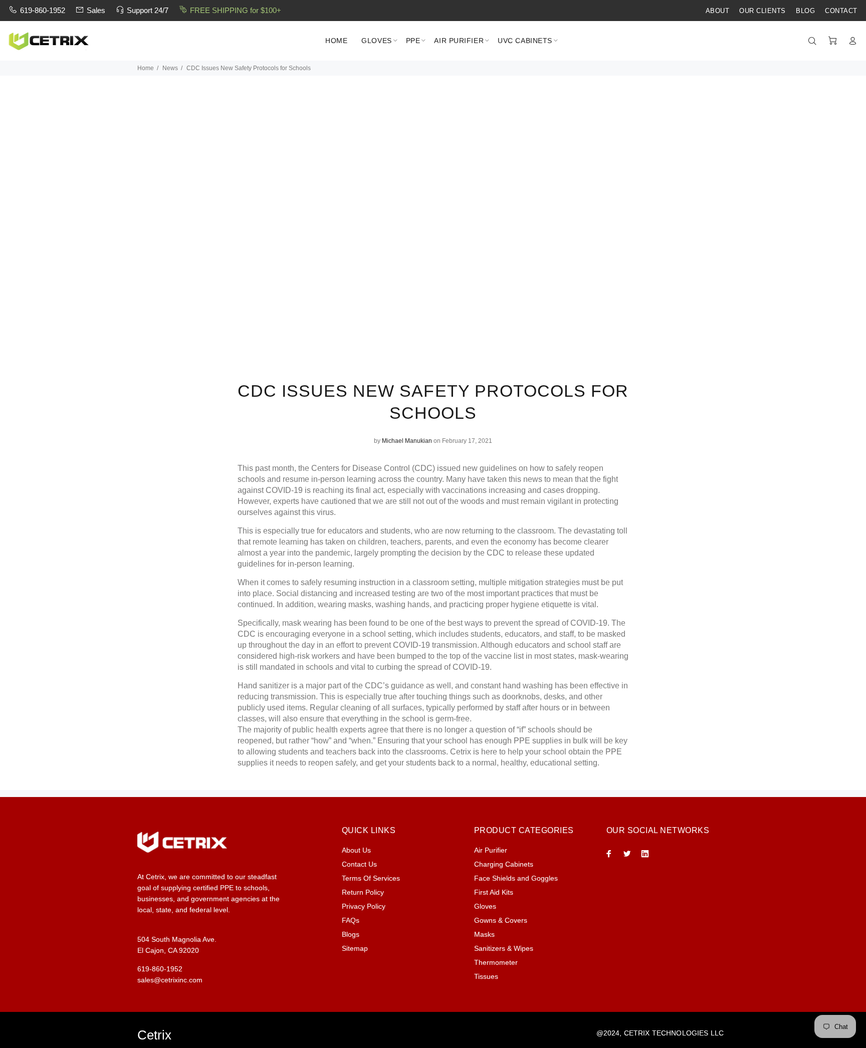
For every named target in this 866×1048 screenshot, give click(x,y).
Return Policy (363, 892)
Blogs (350, 934)
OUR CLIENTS (762, 11)
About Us (356, 850)
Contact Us (359, 864)
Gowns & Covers (500, 920)
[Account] (850, 41)
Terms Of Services (371, 878)
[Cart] (832, 41)
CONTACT (841, 11)
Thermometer (496, 962)
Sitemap (355, 948)
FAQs (350, 920)
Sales (96, 10)
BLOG (805, 11)
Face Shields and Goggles (516, 878)
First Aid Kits (493, 892)
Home (145, 68)
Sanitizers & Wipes (503, 948)
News (170, 68)
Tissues (486, 976)
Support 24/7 (147, 10)
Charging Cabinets (503, 864)
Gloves (485, 906)
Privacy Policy (363, 906)
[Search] (814, 41)
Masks (484, 934)
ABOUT (718, 11)
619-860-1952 (42, 10)
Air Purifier (490, 850)
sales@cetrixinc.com (169, 980)
